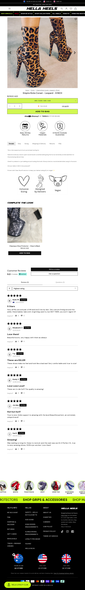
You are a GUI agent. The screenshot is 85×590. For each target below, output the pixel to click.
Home (27, 90)
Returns (52, 144)
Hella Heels (64, 515)
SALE (17, 13)
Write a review (54, 269)
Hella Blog (30, 548)
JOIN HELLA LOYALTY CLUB (42, 4)
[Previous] (10, 52)
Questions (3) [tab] (60, 282)
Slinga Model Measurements (31, 533)
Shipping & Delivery (39, 144)
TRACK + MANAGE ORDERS (14, 544)
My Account (12, 512)
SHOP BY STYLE (27, 13)
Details (11, 144)
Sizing (27, 144)
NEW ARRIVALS (6, 13)
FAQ (59, 144)
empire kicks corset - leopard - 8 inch (48, 90)
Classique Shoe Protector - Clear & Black (24, 246)
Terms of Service (50, 536)
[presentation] (42, 52)
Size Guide (29, 520)
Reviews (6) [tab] (25, 282)
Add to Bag (24, 253)
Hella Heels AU (48, 585)
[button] (9, 8)
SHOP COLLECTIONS (42, 13)
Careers (46, 522)
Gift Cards (12, 534)
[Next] (74, 52)
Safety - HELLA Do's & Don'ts (31, 513)
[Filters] (9, 288)
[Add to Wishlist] (76, 19)
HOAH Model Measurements (31, 525)
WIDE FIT (66, 13)
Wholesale (12, 539)
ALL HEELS (56, 13)
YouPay (28, 544)
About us (47, 512)
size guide (65, 106)
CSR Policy (47, 527)
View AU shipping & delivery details (64, 573)
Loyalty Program (32, 539)
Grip (19, 144)
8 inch (33, 90)
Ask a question (54, 274)
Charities (47, 517)
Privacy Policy (49, 531)
